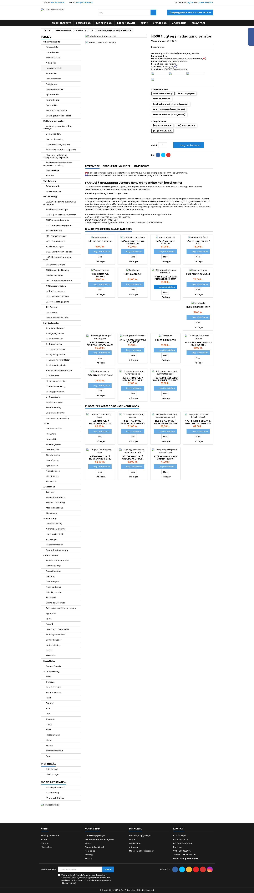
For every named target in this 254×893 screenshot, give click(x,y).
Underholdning (53, 645)
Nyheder (45, 843)
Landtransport (52, 581)
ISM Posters (51, 312)
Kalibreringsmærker (53, 121)
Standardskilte (53, 455)
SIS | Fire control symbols (57, 220)
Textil (48, 729)
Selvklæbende (53, 186)
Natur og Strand (53, 587)
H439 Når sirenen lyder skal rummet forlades (165, 379)
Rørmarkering (52, 100)
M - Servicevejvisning (56, 381)
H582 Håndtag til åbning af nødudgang (100, 343)
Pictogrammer (51, 555)
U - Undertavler (53, 397)
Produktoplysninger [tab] (116, 166)
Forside (46, 37)
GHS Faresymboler (55, 89)
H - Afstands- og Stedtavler (59, 370)
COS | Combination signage (59, 251)
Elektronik (50, 719)
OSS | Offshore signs (55, 264)
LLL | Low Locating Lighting (57, 301)
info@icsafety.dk (84, 2)
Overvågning (52, 460)
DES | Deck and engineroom (59, 280)
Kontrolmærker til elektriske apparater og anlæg (57, 164)
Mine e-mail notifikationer (141, 850)
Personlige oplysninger (140, 835)
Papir (48, 697)
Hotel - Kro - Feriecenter (57, 629)
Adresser (133, 847)
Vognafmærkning (54, 544)
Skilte (144, 23)
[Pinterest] (168, 155)
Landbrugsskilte (53, 78)
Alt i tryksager (52, 774)
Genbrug (50, 576)
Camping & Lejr (53, 565)
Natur (48, 676)
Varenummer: (158, 41)
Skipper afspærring (55, 502)
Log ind (190, 2)
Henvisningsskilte (54, 68)
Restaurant (51, 597)
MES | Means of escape (57, 209)
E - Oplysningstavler (55, 349)
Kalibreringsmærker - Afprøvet (61, 149)
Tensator (50, 492)
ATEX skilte (51, 62)
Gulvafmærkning (54, 523)
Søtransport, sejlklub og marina (61, 608)
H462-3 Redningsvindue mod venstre (198, 343)
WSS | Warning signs (55, 241)
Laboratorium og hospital (58, 144)
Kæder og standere (55, 497)
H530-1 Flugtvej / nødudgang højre (100, 457)
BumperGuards (53, 666)
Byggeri (49, 703)
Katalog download (55, 787)
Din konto (135, 828)
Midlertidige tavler (54, 402)
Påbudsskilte (52, 47)
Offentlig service (54, 592)
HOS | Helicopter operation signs (57, 258)
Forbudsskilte (52, 52)
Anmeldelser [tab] (141, 166)
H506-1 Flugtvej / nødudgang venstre (133, 422)
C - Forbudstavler (54, 338)
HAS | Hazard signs (55, 246)
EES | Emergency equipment (59, 225)
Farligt (49, 724)
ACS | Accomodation (56, 286)
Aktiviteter (50, 655)
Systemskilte (52, 465)
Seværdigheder (53, 639)
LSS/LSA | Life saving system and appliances (59, 203)
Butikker (89, 858)
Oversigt (89, 854)
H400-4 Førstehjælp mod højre (133, 242)
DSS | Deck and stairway (57, 296)
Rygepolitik (51, 613)
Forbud (49, 624)
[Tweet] (163, 155)
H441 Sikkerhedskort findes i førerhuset (165, 278)
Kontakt (179, 828)
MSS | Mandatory (54, 230)
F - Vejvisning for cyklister (58, 359)
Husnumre (51, 433)
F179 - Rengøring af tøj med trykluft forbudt (198, 422)
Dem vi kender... (53, 133)
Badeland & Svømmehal (57, 560)
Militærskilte (51, 481)
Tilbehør (50, 175)
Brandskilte (51, 73)
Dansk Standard (53, 571)
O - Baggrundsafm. (55, 391)
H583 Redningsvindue (198, 274)
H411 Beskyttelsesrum (100, 241)
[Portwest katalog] (50, 804)
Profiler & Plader (53, 191)
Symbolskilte (52, 105)
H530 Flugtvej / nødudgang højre (100, 422)
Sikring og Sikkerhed (55, 602)
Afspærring (160, 23)
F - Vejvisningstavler (55, 354)
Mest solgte (46, 847)
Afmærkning (179, 23)
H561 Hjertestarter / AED (198, 242)
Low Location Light (54, 534)
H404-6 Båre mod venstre (165, 242)
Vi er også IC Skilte (55, 798)
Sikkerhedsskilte (61, 23)
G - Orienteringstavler (56, 365)
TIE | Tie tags (51, 307)
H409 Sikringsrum (165, 339)
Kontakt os (90, 850)
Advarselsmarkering (56, 528)
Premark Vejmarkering (57, 550)
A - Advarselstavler (55, 328)
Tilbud (44, 839)
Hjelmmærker (52, 94)
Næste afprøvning (54, 139)
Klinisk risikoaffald (54, 750)
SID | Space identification (57, 270)
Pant (48, 756)
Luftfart (49, 650)
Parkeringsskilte (53, 444)
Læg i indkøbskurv (188, 145)
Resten (49, 745)
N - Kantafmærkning (55, 386)
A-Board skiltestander (56, 110)
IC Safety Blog (53, 792)
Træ (48, 708)
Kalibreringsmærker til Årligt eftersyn (58, 127)
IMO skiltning (104, 23)
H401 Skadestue (132, 274)
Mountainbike (52, 476)
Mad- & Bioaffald (54, 692)
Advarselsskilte (53, 57)
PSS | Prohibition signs (56, 236)
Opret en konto (205, 2)
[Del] (158, 155)
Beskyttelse (198, 23)
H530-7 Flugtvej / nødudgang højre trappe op (132, 380)
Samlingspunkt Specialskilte (59, 115)
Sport (48, 618)
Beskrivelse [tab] (92, 166)
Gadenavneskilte (54, 428)
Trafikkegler (51, 539)
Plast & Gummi (53, 734)
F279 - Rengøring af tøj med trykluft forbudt (165, 459)
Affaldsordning (51, 671)
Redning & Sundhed (55, 634)
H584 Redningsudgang (100, 375)
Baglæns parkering (55, 412)
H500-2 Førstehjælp (198, 307)
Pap (48, 713)
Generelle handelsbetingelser (99, 839)
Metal (48, 740)
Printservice (52, 769)
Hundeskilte (51, 439)
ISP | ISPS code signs (55, 291)
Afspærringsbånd (54, 507)
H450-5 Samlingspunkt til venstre (133, 341)
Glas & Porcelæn (54, 687)
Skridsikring (83, 23)
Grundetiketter (53, 170)
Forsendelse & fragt (94, 847)
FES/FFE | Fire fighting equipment (61, 214)
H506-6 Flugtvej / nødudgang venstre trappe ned (165, 423)
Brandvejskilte (52, 449)
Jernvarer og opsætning (58, 418)
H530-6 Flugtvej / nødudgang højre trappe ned (132, 459)
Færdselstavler (126, 23)
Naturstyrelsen (53, 471)
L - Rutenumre (52, 375)
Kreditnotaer (135, 843)
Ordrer (132, 839)
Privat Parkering (53, 407)
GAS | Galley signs (54, 275)
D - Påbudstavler (54, 344)
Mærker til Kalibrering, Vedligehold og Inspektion (55, 156)
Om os (88, 843)
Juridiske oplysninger (95, 835)
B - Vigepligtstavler (55, 333)
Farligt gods (51, 84)
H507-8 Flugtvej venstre (100, 275)
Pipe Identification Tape (57, 317)
